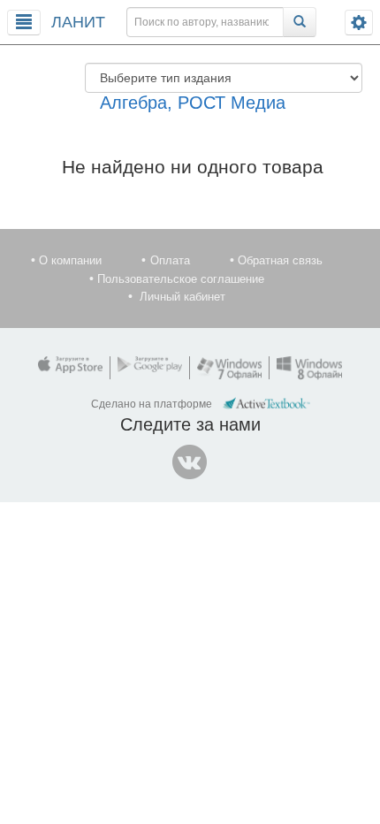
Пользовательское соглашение (180, 279)
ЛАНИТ (78, 22)
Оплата (170, 260)
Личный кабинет (182, 296)
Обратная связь (280, 260)
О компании (70, 260)
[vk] (190, 462)
